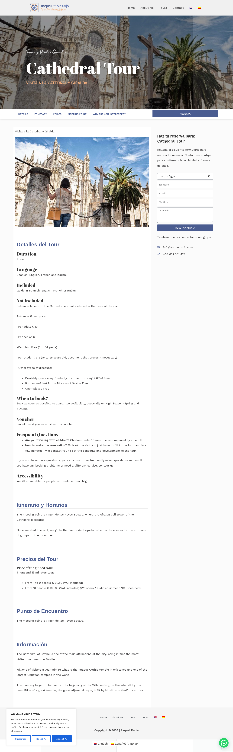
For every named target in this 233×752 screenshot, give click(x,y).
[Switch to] (191, 7)
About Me (147, 7)
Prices (57, 114)
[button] (224, 743)
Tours (163, 7)
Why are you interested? (109, 114)
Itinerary (40, 114)
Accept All (61, 739)
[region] (41, 727)
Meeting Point (77, 114)
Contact (178, 7)
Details (23, 114)
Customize (20, 739)
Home (131, 7)
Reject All (41, 739)
